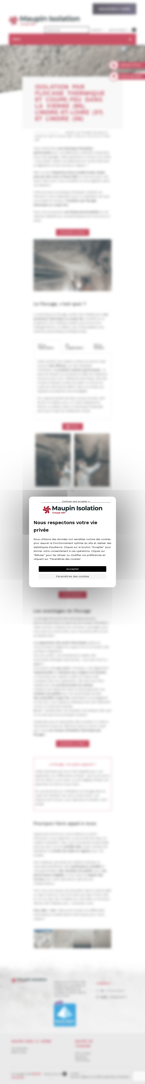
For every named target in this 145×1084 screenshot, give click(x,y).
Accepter (72, 569)
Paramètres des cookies (72, 576)
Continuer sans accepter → (76, 501)
